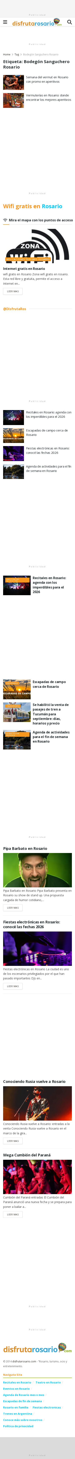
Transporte (13, 706)
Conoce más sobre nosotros (22, 1420)
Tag (17, 54)
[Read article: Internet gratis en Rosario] (37, 246)
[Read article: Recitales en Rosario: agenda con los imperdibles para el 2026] (13, 417)
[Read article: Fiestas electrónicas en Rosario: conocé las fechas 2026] (13, 453)
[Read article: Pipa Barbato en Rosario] (37, 870)
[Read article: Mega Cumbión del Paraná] (37, 1177)
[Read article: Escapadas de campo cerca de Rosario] (13, 435)
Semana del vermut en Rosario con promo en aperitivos (47, 79)
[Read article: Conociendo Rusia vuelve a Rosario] (37, 1103)
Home (6, 54)
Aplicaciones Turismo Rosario (28, 259)
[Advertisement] (37, 5)
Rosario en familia (15, 1407)
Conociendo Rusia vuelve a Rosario (34, 1081)
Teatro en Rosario (48, 1382)
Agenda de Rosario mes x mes (23, 1395)
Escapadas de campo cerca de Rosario (49, 684)
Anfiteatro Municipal (12, 580)
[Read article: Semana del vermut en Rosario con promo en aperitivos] (13, 82)
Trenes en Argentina (17, 1413)
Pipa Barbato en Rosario (25, 848)
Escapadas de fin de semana (22, 1401)
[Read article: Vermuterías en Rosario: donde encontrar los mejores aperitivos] (13, 100)
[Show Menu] (5, 22)
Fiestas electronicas (47, 1407)
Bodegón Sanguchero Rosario (41, 54)
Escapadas (12, 683)
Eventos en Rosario (12, 734)
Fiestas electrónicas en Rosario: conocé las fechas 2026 (47, 450)
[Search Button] (69, 22)
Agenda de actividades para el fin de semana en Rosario (48, 468)
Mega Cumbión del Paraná (27, 1154)
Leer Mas (14, 291)
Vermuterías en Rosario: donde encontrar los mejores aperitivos (48, 97)
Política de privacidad (18, 1426)
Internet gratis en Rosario (24, 268)
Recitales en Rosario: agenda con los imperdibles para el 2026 (48, 414)
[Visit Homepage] (37, 22)
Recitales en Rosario (17, 1382)
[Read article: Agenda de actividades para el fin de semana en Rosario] (13, 471)
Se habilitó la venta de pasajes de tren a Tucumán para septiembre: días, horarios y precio (51, 714)
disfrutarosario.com (24, 1361)
